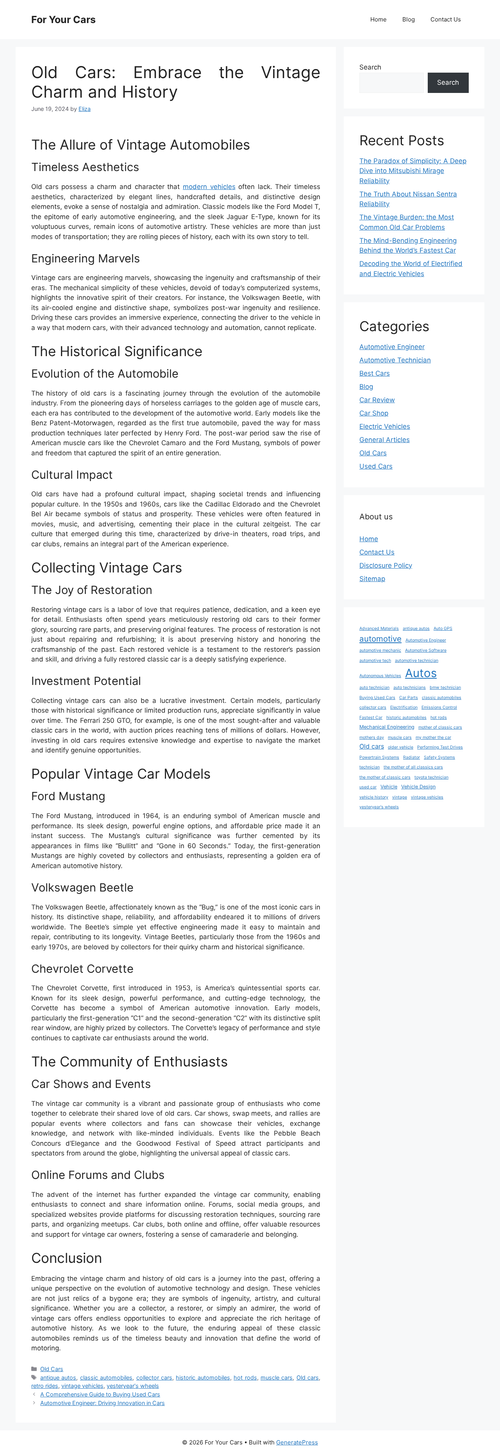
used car (368, 787)
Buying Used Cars (377, 697)
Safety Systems (439, 757)
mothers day (371, 737)
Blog (408, 19)
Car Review (377, 400)
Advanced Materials (379, 628)
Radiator (411, 757)
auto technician (374, 687)
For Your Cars (63, 19)
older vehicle (400, 747)
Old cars (307, 1377)
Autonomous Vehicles (380, 675)
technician (369, 767)
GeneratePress (297, 1442)
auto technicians (409, 687)
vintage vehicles (82, 1385)
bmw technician (445, 687)
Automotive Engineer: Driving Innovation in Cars (102, 1403)
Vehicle (388, 787)
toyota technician (431, 777)
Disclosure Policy (385, 565)
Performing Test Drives (440, 747)
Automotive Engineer (392, 347)
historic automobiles (203, 1377)
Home (378, 19)
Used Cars (376, 466)
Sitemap (372, 579)
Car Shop (373, 413)
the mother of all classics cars (413, 767)
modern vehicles (209, 187)
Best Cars (374, 373)
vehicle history (373, 797)
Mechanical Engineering (386, 727)
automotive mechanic (380, 650)
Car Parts (408, 697)
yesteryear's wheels (133, 1385)
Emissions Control (439, 707)
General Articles (384, 440)
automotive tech (375, 660)
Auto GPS (443, 628)
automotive (380, 639)
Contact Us (445, 19)
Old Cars (51, 1369)
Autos (421, 673)
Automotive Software (425, 650)
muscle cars (277, 1377)
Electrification (404, 707)
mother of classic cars (440, 727)
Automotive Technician (395, 360)
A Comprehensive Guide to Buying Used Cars (100, 1394)
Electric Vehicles (384, 426)
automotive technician (416, 660)
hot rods (245, 1377)
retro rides (44, 1385)
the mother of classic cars (385, 777)
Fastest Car (370, 717)
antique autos (58, 1377)
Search (370, 67)
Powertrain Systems (379, 757)
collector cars (154, 1377)
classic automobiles (106, 1377)
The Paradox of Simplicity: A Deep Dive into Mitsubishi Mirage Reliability (412, 171)
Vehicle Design (418, 787)
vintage (399, 797)
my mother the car (433, 737)
